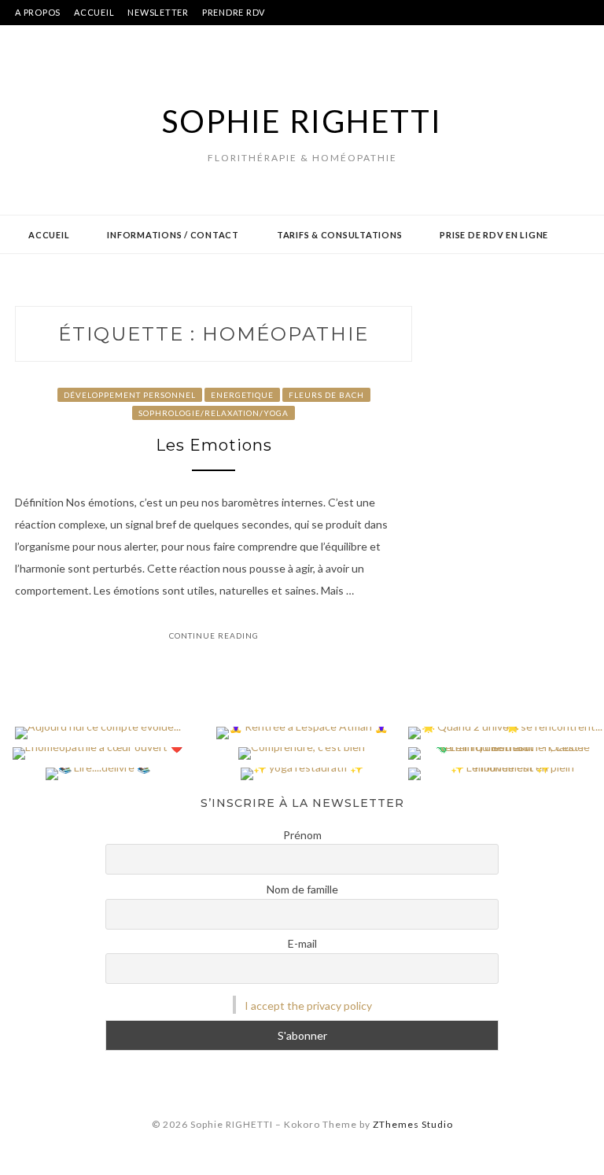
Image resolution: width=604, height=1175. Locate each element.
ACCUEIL (94, 12)
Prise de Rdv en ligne (494, 235)
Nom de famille (302, 889)
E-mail (302, 943)
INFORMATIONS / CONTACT (173, 235)
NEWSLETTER (158, 12)
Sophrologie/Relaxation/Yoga (213, 413)
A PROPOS (38, 12)
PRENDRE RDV (233, 12)
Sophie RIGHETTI (301, 121)
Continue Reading (214, 635)
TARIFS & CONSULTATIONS (340, 235)
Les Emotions (214, 445)
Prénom (302, 835)
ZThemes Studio (413, 1124)
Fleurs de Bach (326, 395)
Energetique (242, 395)
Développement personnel (130, 395)
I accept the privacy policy (308, 1005)
